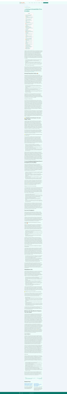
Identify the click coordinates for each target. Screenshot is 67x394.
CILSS (35, 0)
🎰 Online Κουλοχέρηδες (28, 48)
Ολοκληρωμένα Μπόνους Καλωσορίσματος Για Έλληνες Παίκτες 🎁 (29, 23)
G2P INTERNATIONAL (42, 0)
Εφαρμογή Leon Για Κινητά (28, 30)
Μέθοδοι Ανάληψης (27, 47)
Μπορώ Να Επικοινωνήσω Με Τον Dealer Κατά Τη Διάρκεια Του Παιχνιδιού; (29, 25)
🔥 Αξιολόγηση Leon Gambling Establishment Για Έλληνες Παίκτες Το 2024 (29, 37)
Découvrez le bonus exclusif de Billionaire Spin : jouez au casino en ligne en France (28, 384)
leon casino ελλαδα (32, 71)
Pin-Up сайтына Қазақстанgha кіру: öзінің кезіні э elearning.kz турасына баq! (37, 384)
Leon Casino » (27, 29)
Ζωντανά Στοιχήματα (28, 21)
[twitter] (21, 393)
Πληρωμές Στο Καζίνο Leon (28, 15)
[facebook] (19, 393)
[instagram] (22, 393)
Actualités (41, 386)
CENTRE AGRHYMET (38, 0)
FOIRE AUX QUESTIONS (46, 0)
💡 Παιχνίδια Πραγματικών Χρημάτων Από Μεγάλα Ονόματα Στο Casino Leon (29, 18)
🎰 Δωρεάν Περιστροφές (28, 45)
